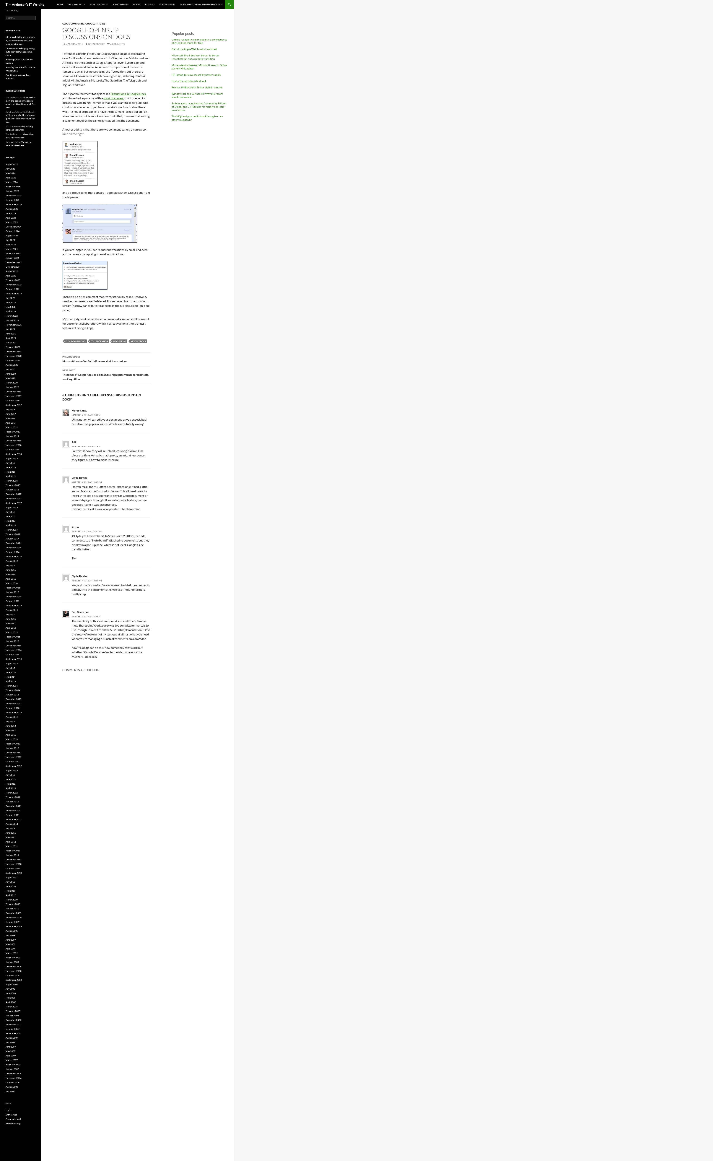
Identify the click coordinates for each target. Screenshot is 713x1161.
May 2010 (10, 890)
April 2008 (11, 1002)
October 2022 (12, 289)
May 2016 (10, 574)
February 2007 (13, 1064)
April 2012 (11, 788)
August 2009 (12, 930)
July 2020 (10, 369)
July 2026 (10, 168)
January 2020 (12, 387)
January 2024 (12, 257)
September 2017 (14, 503)
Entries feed (11, 1114)
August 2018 (12, 458)
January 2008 (12, 1015)
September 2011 (14, 819)
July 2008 (10, 988)
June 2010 (11, 886)
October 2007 (12, 1028)
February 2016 (13, 587)
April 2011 (11, 841)
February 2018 (13, 485)
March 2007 (12, 1060)
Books (136, 4)
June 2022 (11, 302)
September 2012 (14, 766)
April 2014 (11, 681)
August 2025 (12, 208)
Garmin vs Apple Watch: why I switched (194, 49)
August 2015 (12, 610)
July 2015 (10, 614)
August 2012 (12, 770)
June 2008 (11, 993)
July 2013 (10, 721)
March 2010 (12, 899)
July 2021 (10, 329)
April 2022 (11, 311)
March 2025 (12, 222)
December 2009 (13, 913)
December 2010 (13, 859)
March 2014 (12, 685)
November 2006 (14, 1078)
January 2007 (12, 1069)
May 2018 (10, 471)
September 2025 (14, 204)
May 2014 (10, 676)
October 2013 (12, 708)
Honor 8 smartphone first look (189, 81)
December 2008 (13, 966)
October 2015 (12, 601)
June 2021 (11, 333)
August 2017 (12, 507)
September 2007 (14, 1033)
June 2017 (11, 516)
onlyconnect (96, 44)
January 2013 (12, 748)
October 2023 (12, 266)
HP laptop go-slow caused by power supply (196, 74)
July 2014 (10, 667)
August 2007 (12, 1037)
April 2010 (11, 895)
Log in (8, 1110)
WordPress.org (13, 1123)
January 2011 (12, 855)
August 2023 (12, 271)
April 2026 (11, 177)
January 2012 (12, 801)
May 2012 (10, 783)
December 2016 (13, 543)
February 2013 (13, 743)
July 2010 (10, 881)
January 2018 (12, 489)
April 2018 (11, 476)
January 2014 (12, 694)
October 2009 (12, 922)
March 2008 (12, 1006)
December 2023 (13, 262)
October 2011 (12, 815)
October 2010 (12, 868)
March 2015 (12, 632)
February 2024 (13, 253)
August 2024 (12, 235)
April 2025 (11, 217)
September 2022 (14, 293)
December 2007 (13, 1020)
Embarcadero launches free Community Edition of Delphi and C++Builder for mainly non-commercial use (199, 107)
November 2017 (14, 498)
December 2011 (13, 806)
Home (60, 4)
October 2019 (12, 400)
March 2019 (12, 427)
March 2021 (12, 342)
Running (149, 4)
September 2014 (14, 659)
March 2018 (12, 480)
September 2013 (14, 712)
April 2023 (11, 275)
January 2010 (12, 908)
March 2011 (12, 846)
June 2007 (11, 1046)
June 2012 (11, 779)
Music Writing (97, 4)
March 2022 (12, 315)
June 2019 (11, 413)
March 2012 (12, 792)
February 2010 (13, 904)
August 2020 (12, 364)
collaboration (99, 341)
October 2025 (12, 200)
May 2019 (10, 418)
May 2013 (10, 730)
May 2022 (10, 306)
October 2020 (12, 360)
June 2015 (11, 618)
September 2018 (14, 454)
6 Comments (117, 44)
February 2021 (13, 347)
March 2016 (12, 583)
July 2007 (10, 1042)
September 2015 (14, 605)
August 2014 (12, 663)
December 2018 (13, 440)
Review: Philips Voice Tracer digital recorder (197, 87)
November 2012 (14, 757)
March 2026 (12, 182)
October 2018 (12, 449)
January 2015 (12, 641)
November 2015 (14, 596)
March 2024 (12, 249)
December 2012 (13, 752)
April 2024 (11, 244)
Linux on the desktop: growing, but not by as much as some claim (20, 51)
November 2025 (14, 195)
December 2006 (13, 1073)
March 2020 (12, 382)
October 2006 (12, 1082)
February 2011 (13, 850)
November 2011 (14, 810)
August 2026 (12, 164)
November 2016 (14, 547)
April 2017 (11, 525)
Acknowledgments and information (200, 4)
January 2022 (12, 320)
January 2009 (12, 962)
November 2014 (14, 650)
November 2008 (14, 971)
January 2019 (12, 436)
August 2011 (12, 823)
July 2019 (10, 409)
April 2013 (11, 734)
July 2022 (10, 298)
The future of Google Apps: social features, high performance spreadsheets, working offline (105, 375)
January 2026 (12, 191)
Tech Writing (75, 4)
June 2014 (11, 672)
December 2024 (13, 226)
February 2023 (13, 280)
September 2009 (14, 926)
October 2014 (12, 654)
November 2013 (14, 703)
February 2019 (13, 431)
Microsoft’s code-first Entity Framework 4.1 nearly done (94, 359)
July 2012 (10, 774)
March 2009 (12, 953)
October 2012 (12, 761)
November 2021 (14, 324)
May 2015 (10, 623)
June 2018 (11, 467)
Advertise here (167, 4)
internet (101, 23)
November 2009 (14, 917)
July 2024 (10, 240)
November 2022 (14, 284)
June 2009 (11, 939)
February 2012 (13, 797)
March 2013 (12, 739)
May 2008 (10, 997)
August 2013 (12, 717)
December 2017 (13, 494)
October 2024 (12, 231)
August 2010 (12, 877)
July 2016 (10, 565)
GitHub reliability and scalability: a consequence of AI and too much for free (199, 41)
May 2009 (10, 944)
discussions (119, 341)
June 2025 (11, 213)
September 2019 (14, 405)
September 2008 (14, 979)
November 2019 (14, 396)
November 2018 (14, 445)
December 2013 (13, 699)
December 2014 (13, 645)
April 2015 (11, 627)
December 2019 (13, 391)
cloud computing (73, 23)
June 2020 (11, 373)
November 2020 (14, 356)
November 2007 (14, 1024)
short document (113, 98)
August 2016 (12, 561)
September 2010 (14, 872)
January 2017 (12, 538)
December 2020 (13, 351)
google (90, 23)
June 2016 (11, 569)
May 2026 (10, 173)
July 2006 (10, 1091)
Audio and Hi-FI (120, 4)
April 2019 (11, 422)
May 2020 (10, 378)
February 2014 (13, 690)
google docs (138, 341)
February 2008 (13, 1011)
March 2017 (12, 529)
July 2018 (10, 462)
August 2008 (12, 984)
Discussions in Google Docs (128, 93)
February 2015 (13, 636)
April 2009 (11, 948)
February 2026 (13, 186)
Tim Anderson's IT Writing (25, 4)
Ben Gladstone (80, 612)
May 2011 (10, 837)
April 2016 (11, 578)
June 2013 (11, 725)
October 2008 (12, 975)
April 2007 (11, 1055)
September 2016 (14, 556)
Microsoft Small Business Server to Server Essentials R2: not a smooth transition (195, 57)
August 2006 (12, 1086)
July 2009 (10, 935)
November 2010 (14, 864)
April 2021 (11, 338)
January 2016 (12, 592)
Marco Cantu (79, 410)
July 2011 (10, 828)
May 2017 (10, 520)
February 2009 (13, 957)
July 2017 (10, 511)
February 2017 (13, 534)
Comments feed (13, 1119)
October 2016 (12, 552)
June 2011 (11, 832)
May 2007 (10, 1051)
